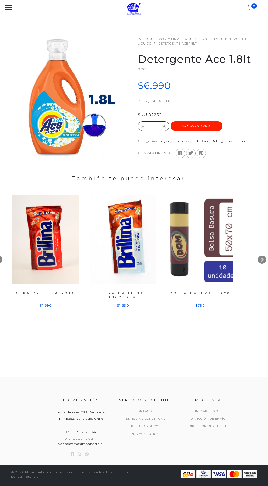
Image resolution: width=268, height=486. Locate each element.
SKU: (143, 114)
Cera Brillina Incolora (123, 295)
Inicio (143, 39)
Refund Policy (144, 426)
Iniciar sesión (208, 411)
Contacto (145, 411)
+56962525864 (83, 432)
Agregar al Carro (196, 126)
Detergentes (206, 39)
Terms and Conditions (144, 418)
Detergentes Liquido (229, 141)
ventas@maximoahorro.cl (81, 444)
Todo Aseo (200, 141)
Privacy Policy (144, 434)
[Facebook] (180, 153)
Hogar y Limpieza (171, 39)
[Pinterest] (201, 153)
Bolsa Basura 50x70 (200, 293)
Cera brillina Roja (45, 293)
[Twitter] (191, 153)
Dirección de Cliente (208, 426)
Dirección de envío (208, 418)
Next (262, 260)
